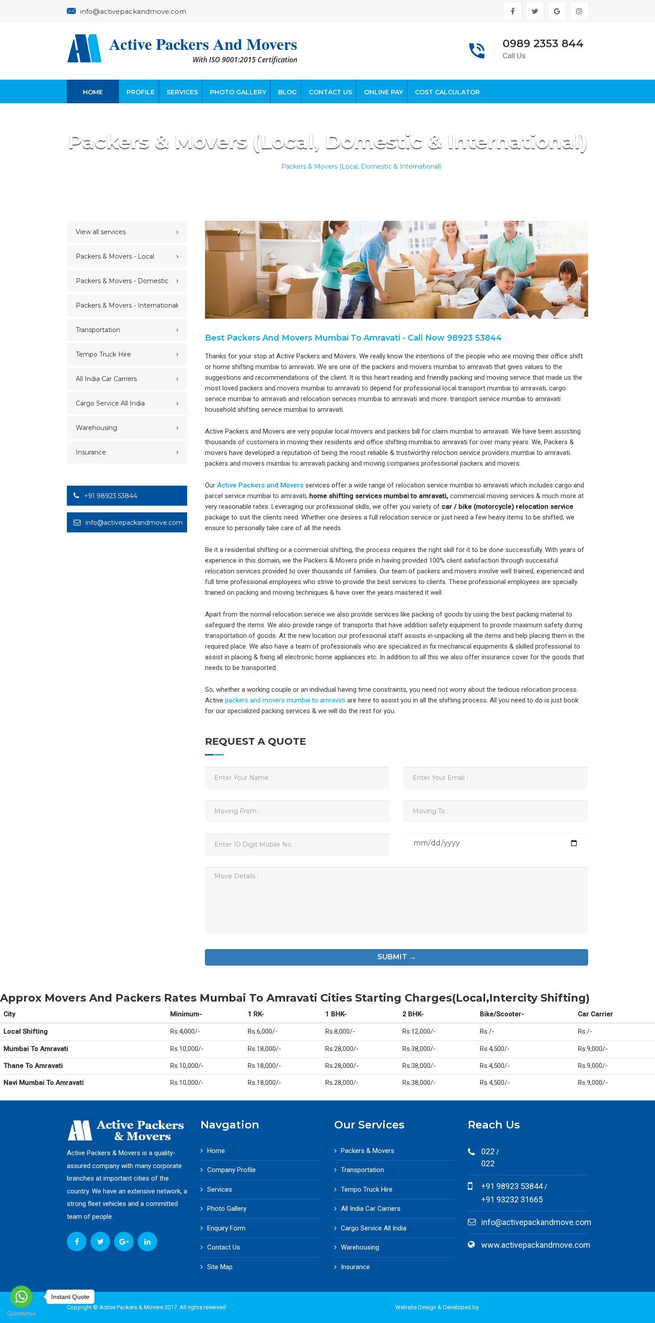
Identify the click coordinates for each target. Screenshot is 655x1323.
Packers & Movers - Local (115, 256)
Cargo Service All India (110, 403)
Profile (141, 92)
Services (182, 92)
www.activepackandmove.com (535, 1245)
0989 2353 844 (543, 43)
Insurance (91, 452)
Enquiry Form (226, 1228)
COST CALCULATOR (447, 92)
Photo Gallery (238, 92)
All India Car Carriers (106, 379)
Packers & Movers (367, 1151)
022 (488, 1163)
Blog (287, 92)
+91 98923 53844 (109, 496)
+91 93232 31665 (512, 1199)
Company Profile (231, 1170)
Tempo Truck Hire (103, 354)
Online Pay (383, 92)
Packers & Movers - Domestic (122, 281)
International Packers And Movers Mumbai (534, 1307)
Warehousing (96, 428)
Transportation (98, 330)
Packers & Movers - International (126, 305)
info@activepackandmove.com (133, 11)
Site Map (220, 1267)
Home (93, 92)
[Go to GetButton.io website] (21, 1314)
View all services (101, 232)
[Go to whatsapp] (21, 1297)
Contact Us (330, 92)
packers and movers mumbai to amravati (285, 700)
